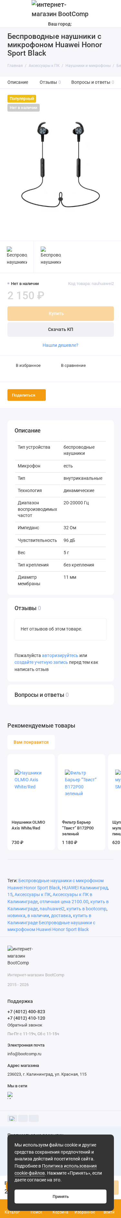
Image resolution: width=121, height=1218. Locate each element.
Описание (17, 82)
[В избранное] (47, 761)
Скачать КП (60, 329)
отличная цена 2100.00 (64, 902)
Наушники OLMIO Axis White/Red (28, 825)
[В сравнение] (39, 761)
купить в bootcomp (86, 909)
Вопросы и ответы (93, 82)
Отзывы (50, 82)
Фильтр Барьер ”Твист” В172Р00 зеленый (78, 828)
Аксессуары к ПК (33, 894)
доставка (61, 915)
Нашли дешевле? (60, 345)
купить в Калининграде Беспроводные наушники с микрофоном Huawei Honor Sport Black (51, 922)
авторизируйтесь (60, 655)
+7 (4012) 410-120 (26, 1018)
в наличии (38, 915)
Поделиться (23, 395)
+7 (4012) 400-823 (26, 1011)
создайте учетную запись (41, 662)
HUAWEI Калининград (85, 888)
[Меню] (11, 13)
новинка (16, 915)
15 (10, 894)
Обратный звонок (24, 1025)
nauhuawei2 (52, 909)
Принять (61, 1196)
